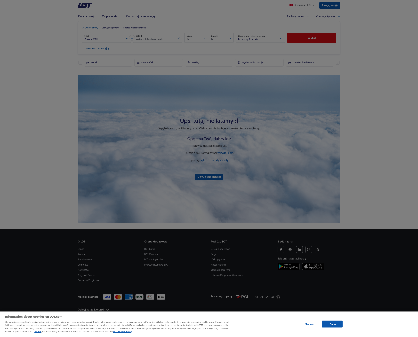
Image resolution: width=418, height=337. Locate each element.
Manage (309, 324)
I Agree (332, 324)
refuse (37, 331)
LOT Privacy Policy (122, 331)
